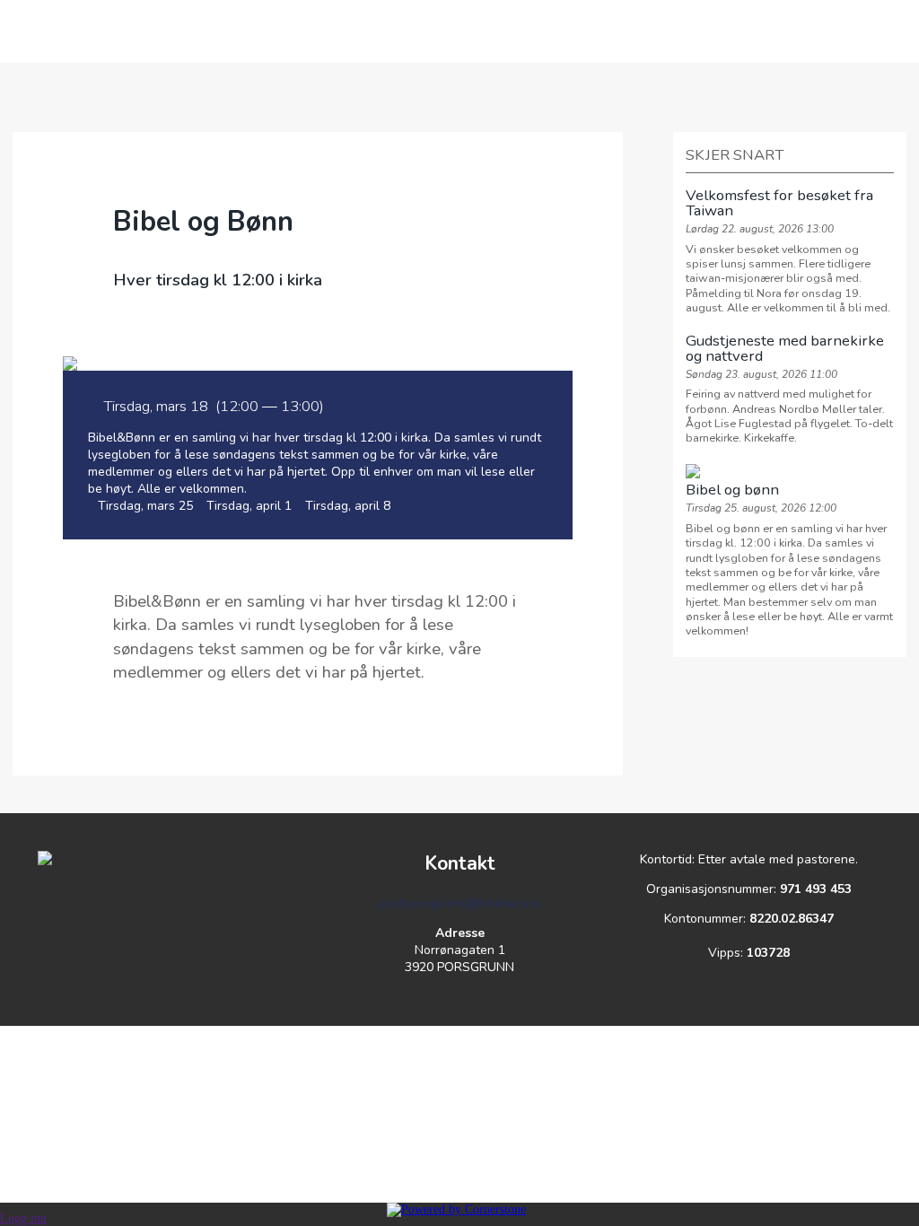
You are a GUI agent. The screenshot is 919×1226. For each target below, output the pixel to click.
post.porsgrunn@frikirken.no (459, 903)
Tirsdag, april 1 (249, 505)
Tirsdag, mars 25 (145, 505)
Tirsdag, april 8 (347, 505)
